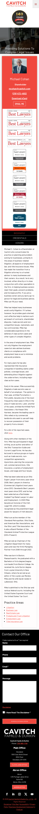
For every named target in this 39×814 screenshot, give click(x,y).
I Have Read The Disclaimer (18, 712)
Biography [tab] (19, 233)
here (10, 433)
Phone (5, 655)
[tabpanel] (19, 436)
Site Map (15, 804)
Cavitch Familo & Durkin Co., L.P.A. (20, 799)
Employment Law (13, 618)
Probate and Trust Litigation (18, 616)
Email (5, 666)
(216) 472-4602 (19, 93)
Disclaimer (6, 707)
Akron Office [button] (19, 787)
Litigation (10, 607)
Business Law (11, 610)
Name (5, 643)
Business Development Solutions (21, 807)
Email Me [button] (19, 104)
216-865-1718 (22, 743)
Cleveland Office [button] (19, 765)
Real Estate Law (13, 613)
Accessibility (24, 804)
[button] (35, 4)
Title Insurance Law (14, 621)
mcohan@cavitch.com (19, 88)
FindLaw (19, 809)
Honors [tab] (19, 243)
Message (6, 678)
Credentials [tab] (19, 238)
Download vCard (19, 98)
